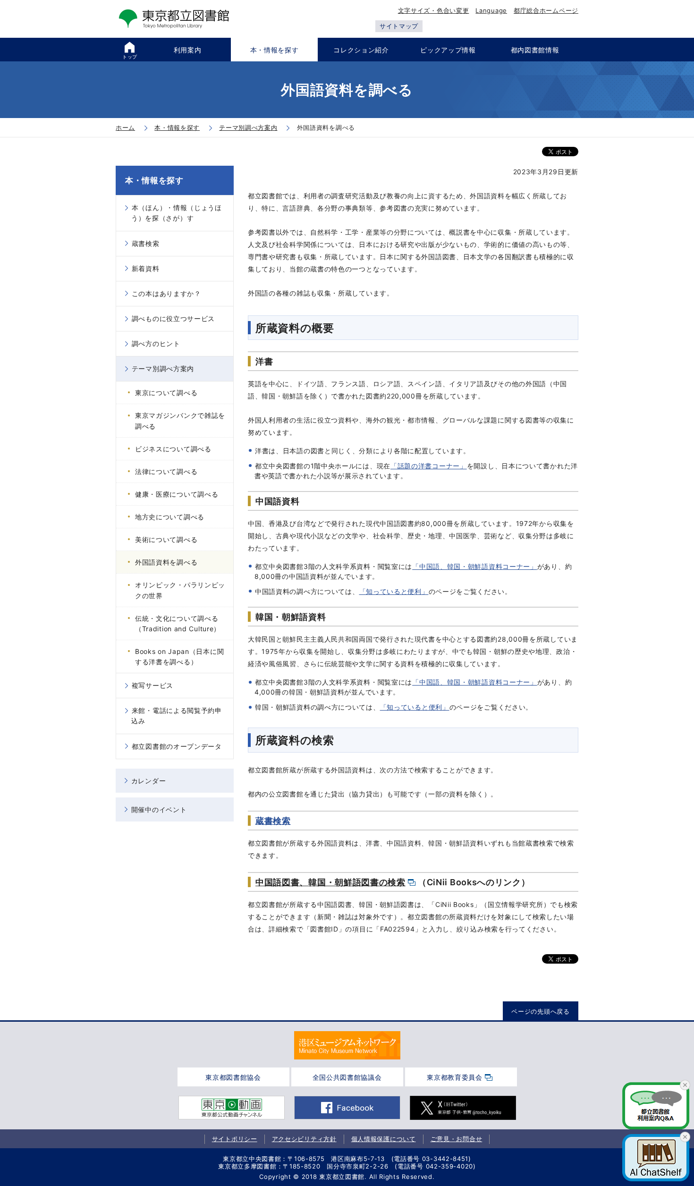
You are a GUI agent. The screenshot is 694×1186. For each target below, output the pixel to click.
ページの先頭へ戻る (540, 1011)
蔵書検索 (273, 821)
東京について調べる (166, 393)
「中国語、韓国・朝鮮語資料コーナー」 (474, 566)
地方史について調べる (169, 517)
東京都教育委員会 (454, 1077)
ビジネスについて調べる (173, 449)
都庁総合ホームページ (546, 10)
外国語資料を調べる (166, 562)
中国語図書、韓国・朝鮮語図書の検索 (330, 882)
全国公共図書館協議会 (347, 1077)
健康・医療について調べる (176, 494)
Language (491, 10)
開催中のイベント (159, 809)
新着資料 (146, 268)
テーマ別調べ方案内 (163, 368)
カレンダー (148, 781)
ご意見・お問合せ (456, 1139)
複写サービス (152, 685)
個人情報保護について (383, 1139)
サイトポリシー (234, 1139)
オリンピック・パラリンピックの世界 (180, 590)
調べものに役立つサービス (173, 318)
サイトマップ (399, 26)
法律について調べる (166, 471)
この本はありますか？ (166, 293)
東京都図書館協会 (233, 1077)
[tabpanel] (347, 1045)
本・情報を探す (154, 180)
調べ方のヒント (156, 343)
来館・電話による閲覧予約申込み (176, 715)
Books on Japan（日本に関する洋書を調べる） (179, 656)
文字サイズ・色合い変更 (433, 10)
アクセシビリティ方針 (304, 1139)
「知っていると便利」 (394, 591)
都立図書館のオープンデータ (177, 746)
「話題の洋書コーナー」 (428, 466)
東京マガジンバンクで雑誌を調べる (180, 420)
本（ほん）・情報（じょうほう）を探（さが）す (176, 212)
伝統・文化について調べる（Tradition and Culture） (177, 623)
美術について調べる (166, 539)
